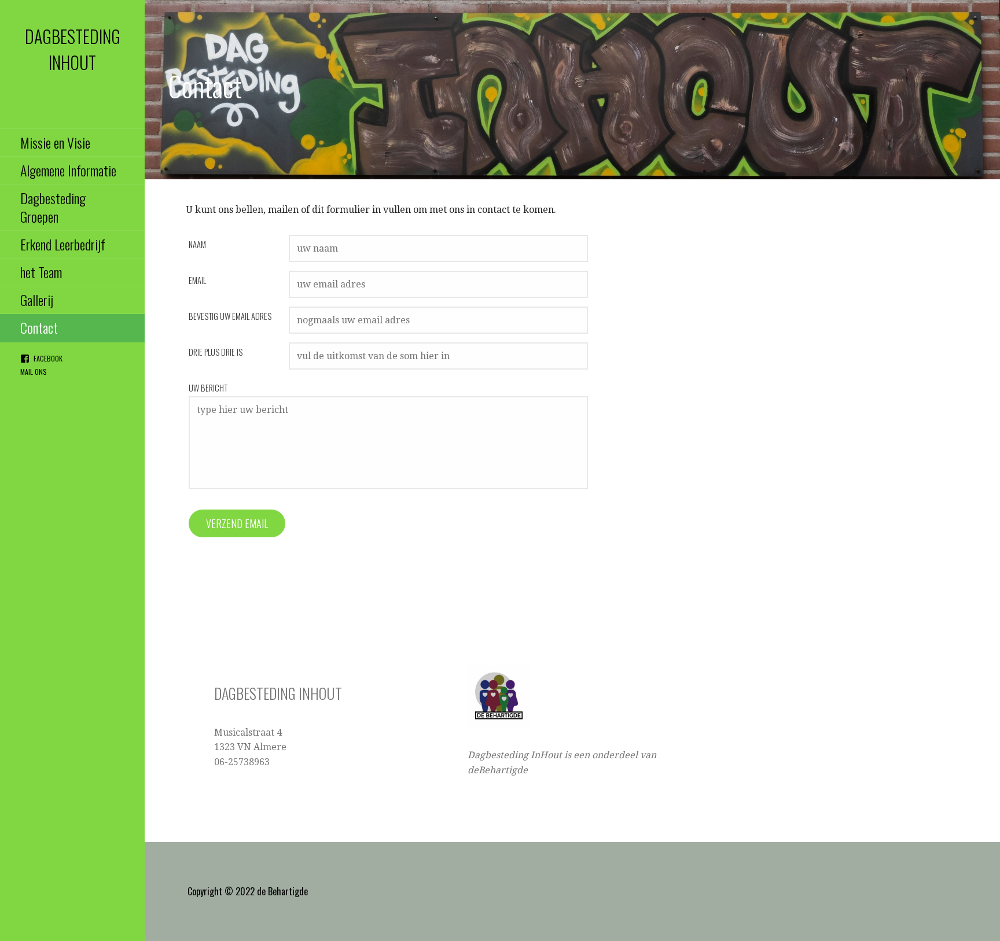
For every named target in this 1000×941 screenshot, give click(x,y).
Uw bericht (208, 388)
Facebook (48, 358)
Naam (197, 244)
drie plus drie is (215, 352)
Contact (39, 327)
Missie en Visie (55, 142)
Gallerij (36, 299)
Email (197, 280)
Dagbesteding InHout (72, 49)
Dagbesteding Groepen (53, 206)
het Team (41, 271)
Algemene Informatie (68, 170)
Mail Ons (33, 372)
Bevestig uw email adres (230, 316)
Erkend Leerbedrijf (62, 244)
